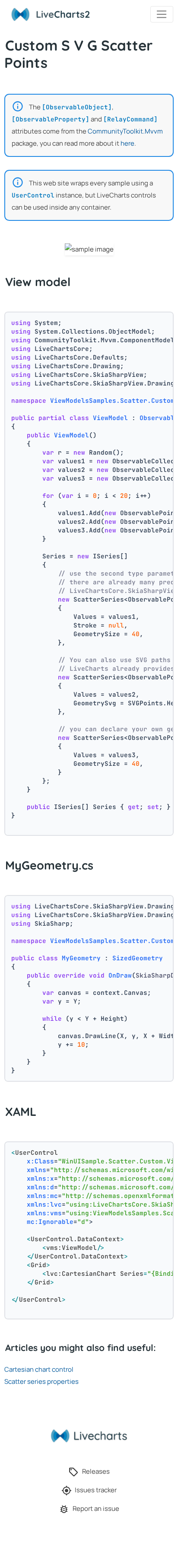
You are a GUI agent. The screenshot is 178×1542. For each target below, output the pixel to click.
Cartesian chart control (38, 1369)
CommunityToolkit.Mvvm (125, 131)
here (127, 143)
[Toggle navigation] (161, 14)
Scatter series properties (41, 1381)
